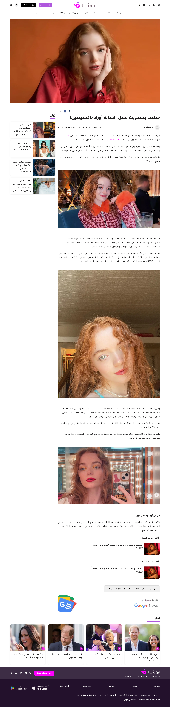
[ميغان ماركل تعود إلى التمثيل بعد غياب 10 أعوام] (27, 637)
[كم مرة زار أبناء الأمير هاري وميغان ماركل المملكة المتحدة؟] (142, 637)
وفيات (109, 589)
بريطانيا (127, 589)
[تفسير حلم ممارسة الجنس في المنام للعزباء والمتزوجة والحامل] (44, 186)
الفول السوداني (114, 140)
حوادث (118, 589)
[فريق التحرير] (157, 127)
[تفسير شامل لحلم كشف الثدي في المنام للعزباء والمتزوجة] (44, 167)
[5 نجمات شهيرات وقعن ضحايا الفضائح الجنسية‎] (44, 148)
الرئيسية (157, 111)
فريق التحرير (148, 127)
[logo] (85, 5)
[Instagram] (149, 5)
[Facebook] (154, 5)
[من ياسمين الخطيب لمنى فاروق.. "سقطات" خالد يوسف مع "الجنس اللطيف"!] (44, 130)
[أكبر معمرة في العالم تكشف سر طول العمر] (104, 637)
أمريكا (66, 136)
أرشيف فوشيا (146, 111)
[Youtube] (144, 5)
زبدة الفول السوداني (142, 589)
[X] (159, 5)
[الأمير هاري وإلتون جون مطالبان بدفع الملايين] (66, 637)
